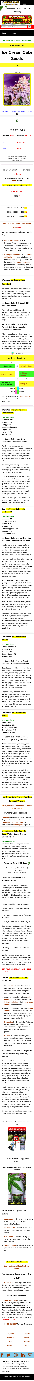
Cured (24, 872)
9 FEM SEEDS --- (15, 216)
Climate (8, 926)
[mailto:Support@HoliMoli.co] (30, 1355)
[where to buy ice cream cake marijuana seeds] (16, 196)
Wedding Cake (26, 366)
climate (4, 1113)
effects (4, 503)
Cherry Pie (24, 384)
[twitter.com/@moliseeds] (9, 1355)
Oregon (16, 1366)
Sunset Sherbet (7, 374)
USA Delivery (14, 1361)
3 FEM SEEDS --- (15, 208)
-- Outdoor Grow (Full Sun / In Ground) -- (17, 868)
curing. (25, 1113)
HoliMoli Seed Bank (22, 1369)
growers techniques (26, 1111)
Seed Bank (5, 1371)
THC (4, 142)
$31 (25, 208)
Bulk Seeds (11, 1369)
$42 (25, 212)
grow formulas (11, 1113)
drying (20, 1113)
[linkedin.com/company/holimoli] (24, 1355)
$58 (25, 216)
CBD (4, 148)
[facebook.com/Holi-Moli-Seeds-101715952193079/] (3, 1355)
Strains (22, 1361)
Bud (3, 1111)
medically (5, 628)
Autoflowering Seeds (17, 1364)
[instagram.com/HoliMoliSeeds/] (17, 1355)
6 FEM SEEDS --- (15, 212)
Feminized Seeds (8, 1366)
